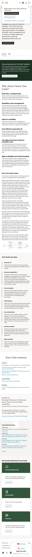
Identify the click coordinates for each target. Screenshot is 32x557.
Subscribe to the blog (21, 416)
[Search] (20, 3)
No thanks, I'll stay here (9, 17)
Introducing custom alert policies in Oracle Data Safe (16, 365)
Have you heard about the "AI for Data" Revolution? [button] (16, 64)
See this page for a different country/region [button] (14, 20)
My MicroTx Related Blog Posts (10, 375)
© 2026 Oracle (5, 543)
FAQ (9, 54)
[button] (3, 3)
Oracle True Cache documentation (11, 381)
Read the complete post (8, 416)
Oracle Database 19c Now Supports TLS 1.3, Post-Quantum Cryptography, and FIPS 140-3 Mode (15, 435)
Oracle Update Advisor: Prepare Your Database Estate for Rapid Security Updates (14, 441)
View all (4, 451)
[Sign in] (26, 3)
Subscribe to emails (6, 547)
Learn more (8, 506)
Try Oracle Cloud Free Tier (8, 43)
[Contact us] (29, 3)
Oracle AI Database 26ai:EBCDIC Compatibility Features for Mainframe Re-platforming (14, 446)
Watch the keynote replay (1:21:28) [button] (9, 76)
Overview (4, 54)
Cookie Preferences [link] (6, 545)
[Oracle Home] (6, 3)
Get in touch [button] (8, 531)
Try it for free (8, 482)
